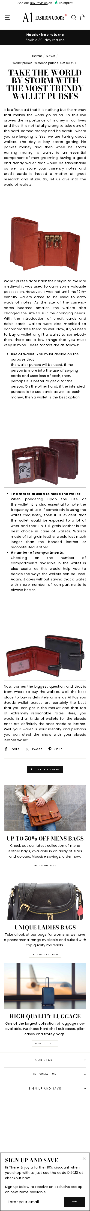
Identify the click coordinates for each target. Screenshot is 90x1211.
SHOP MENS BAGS (45, 865)
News (50, 56)
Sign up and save (45, 1088)
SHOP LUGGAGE (45, 1043)
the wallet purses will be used (36, 364)
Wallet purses (22, 63)
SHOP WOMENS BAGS (45, 954)
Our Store (45, 1060)
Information (45, 1074)
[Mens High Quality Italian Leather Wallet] (45, 638)
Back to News (48, 769)
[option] (45, 37)
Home (37, 56)
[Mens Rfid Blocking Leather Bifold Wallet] (45, 446)
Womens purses (46, 63)
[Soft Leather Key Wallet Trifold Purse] (45, 233)
